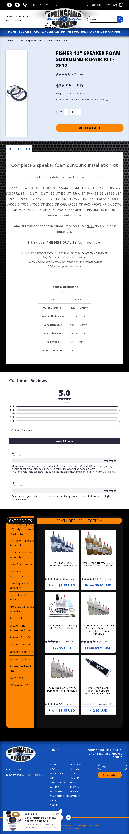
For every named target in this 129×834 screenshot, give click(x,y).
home (12, 31)
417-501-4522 (14, 769)
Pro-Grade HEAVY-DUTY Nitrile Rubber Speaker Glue (98, 565)
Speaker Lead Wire (21, 652)
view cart (75, 764)
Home (10, 40)
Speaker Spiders (19, 659)
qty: (59, 112)
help (72, 773)
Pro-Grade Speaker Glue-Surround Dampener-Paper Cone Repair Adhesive (98, 629)
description (18, 149)
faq (36, 31)
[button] (70, 75)
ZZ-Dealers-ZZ (18, 685)
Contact (75, 796)
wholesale (50, 31)
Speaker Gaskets (20, 644)
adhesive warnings (105, 31)
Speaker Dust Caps (21, 637)
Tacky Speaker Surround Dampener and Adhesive (62, 689)
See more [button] (109, 471)
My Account (111, 5)
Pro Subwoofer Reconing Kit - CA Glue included (62, 626)
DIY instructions (95, 5)
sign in (54, 804)
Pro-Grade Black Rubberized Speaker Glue (62, 564)
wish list (75, 768)
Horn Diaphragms (20, 564)
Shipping (60, 93)
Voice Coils (16, 678)
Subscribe (110, 775)
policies (25, 31)
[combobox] (102, 19)
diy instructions (74, 31)
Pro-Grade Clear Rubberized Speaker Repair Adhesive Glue (98, 690)
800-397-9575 (45, 5)
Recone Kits (16, 618)
